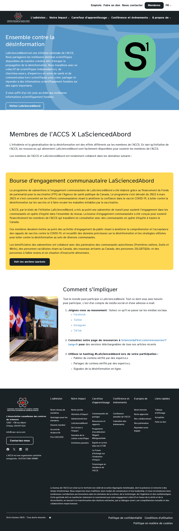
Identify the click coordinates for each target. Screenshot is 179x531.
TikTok (78, 330)
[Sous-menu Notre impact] (68, 17)
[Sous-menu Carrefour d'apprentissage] (108, 17)
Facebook (80, 314)
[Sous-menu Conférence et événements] (149, 17)
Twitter (78, 320)
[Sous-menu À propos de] (170, 17)
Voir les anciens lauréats (29, 262)
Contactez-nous (20, 440)
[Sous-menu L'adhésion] (47, 17)
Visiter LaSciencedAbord (25, 107)
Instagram (80, 325)
